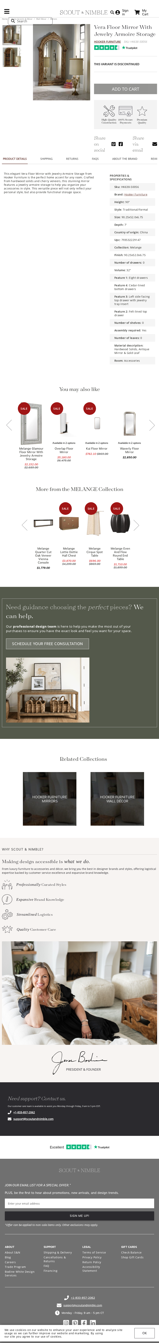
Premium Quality (142, 121)
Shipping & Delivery (58, 1252)
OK (144, 1333)
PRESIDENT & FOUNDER (83, 1069)
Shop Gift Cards (132, 1257)
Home (5, 18)
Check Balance (131, 1252)
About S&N (12, 1252)
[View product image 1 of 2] (12, 35)
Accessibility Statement (91, 1269)
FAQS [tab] (95, 159)
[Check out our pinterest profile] (75, 1323)
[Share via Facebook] (121, 144)
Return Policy (91, 1262)
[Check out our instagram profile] (66, 1323)
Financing (50, 1271)
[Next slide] (152, 426)
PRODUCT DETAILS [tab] (15, 159)
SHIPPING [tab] (46, 159)
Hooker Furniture (107, 41)
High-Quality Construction (109, 121)
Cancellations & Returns (55, 1259)
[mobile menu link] (7, 13)
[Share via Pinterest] (113, 144)
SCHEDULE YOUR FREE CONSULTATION (47, 644)
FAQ (46, 1266)
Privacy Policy (92, 1257)
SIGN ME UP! (79, 1216)
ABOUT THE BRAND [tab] (124, 159)
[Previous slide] (9, 425)
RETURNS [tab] (72, 159)
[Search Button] (112, 12)
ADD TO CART (125, 89)
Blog (8, 1257)
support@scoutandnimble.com (33, 1119)
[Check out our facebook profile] (84, 1323)
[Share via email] (154, 144)
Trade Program (15, 1267)
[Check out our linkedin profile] (93, 1323)
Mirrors (53, 18)
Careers (10, 1262)
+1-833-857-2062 (24, 1112)
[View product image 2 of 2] (12, 57)
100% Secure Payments (125, 121)
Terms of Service (94, 1252)
